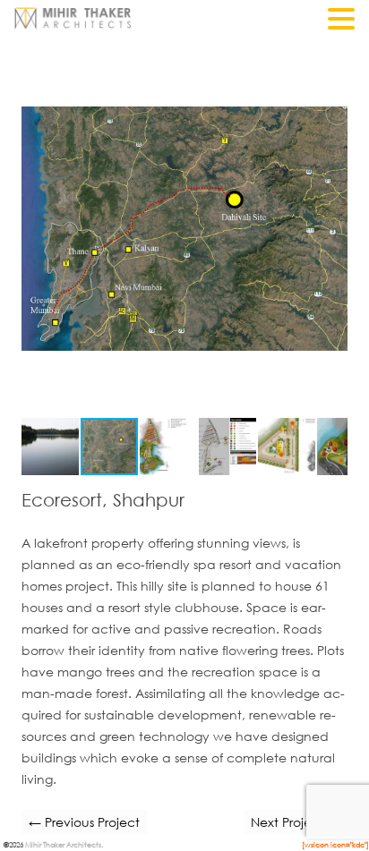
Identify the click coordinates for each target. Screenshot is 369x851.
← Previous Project (84, 821)
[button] (331, 56)
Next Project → (295, 821)
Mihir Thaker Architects (63, 843)
